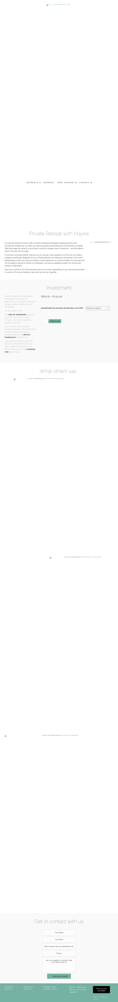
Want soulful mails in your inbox (78, 989)
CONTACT (84, 182)
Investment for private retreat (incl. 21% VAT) (62, 308)
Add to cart (55, 321)
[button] (40, 182)
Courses (48, 182)
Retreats (32, 182)
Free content (65, 182)
